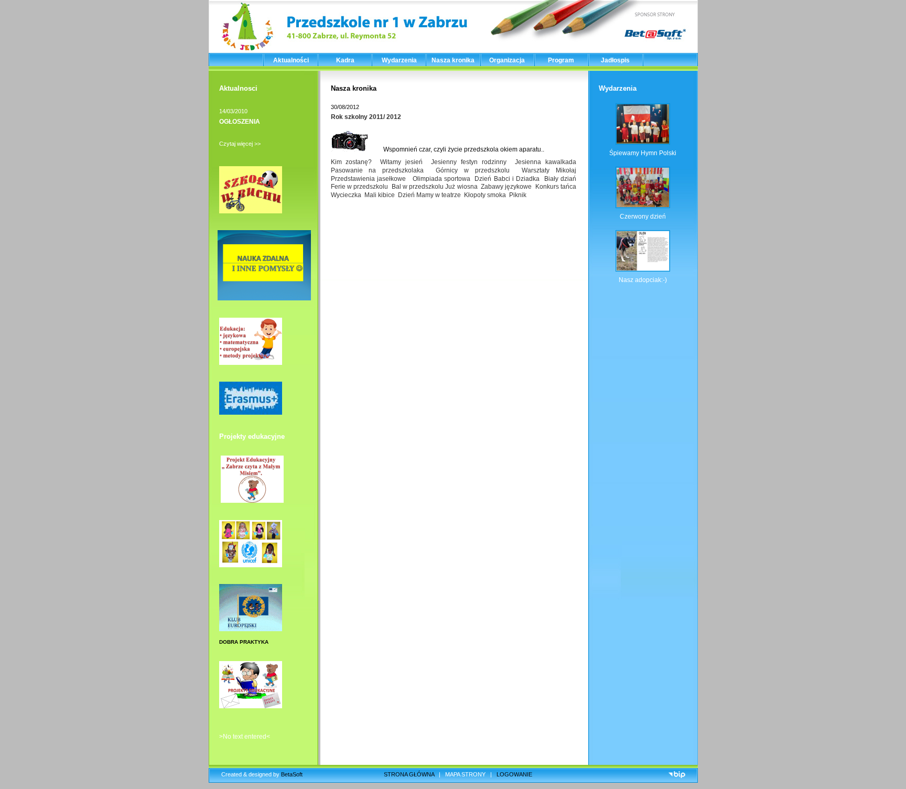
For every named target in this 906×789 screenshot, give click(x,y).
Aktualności (291, 60)
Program (561, 60)
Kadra (345, 60)
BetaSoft (292, 774)
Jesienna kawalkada (545, 162)
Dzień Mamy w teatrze (429, 195)
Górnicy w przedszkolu (472, 170)
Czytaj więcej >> (240, 143)
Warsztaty (535, 170)
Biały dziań (560, 178)
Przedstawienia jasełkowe (368, 178)
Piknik (517, 195)
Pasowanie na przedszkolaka (377, 170)
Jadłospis (615, 60)
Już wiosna (462, 186)
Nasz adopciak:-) (643, 280)
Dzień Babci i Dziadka (508, 178)
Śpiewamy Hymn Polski (642, 153)
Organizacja (507, 60)
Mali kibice (379, 195)
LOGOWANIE (514, 774)
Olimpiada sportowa (441, 178)
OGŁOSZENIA (239, 121)
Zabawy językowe (506, 186)
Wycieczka (346, 195)
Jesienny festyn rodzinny (468, 162)
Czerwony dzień (643, 216)
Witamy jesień (401, 162)
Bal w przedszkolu (418, 186)
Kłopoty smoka (485, 195)
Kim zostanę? (351, 162)
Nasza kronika (453, 60)
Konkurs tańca (556, 186)
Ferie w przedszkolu (360, 186)
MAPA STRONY (465, 774)
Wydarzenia (399, 60)
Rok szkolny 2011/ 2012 (366, 117)
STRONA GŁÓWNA (409, 774)
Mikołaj (567, 170)
